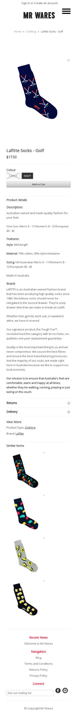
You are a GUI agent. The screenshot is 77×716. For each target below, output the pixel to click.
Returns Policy (38, 670)
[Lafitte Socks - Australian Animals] (25, 489)
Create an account (46, 3)
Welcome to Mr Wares (38, 643)
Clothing (31, 31)
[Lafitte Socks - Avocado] (25, 574)
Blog (38, 658)
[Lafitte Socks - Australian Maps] (25, 532)
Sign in (25, 3)
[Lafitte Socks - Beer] (25, 617)
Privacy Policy (38, 676)
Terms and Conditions (38, 664)
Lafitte (20, 433)
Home (17, 31)
